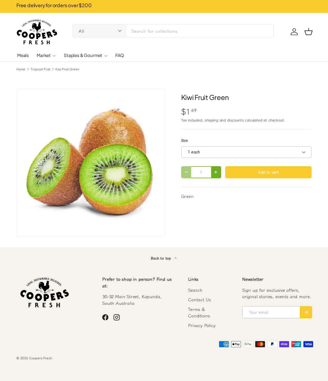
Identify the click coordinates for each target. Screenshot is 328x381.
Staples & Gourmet (83, 55)
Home (20, 69)
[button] (308, 31)
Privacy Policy (202, 325)
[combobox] (173, 31)
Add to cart (268, 172)
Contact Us (199, 299)
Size (184, 140)
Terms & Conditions (199, 312)
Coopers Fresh (40, 357)
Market (44, 55)
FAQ (119, 55)
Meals (23, 55)
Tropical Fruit (40, 69)
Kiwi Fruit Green (67, 69)
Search (195, 290)
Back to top (161, 258)
